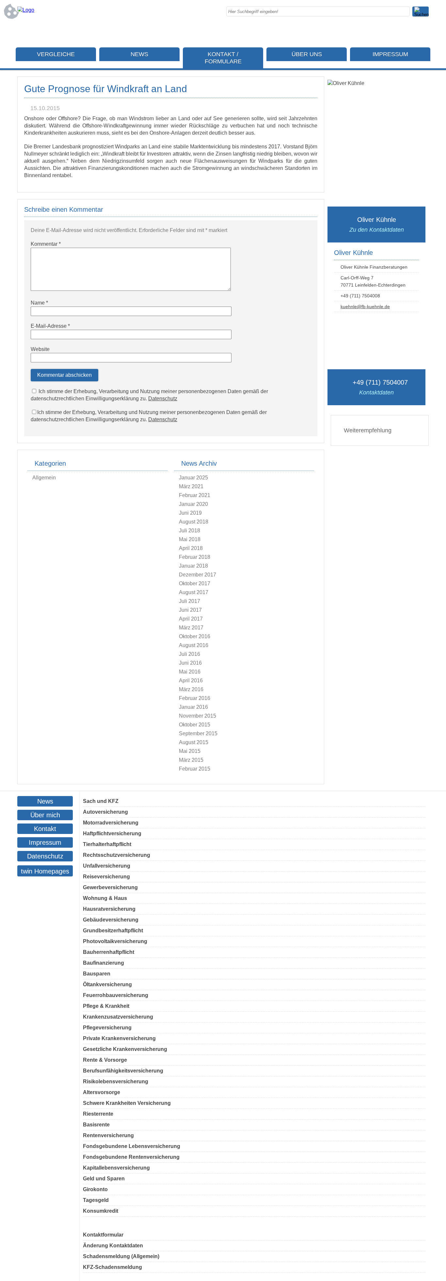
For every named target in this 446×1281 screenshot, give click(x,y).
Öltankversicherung (107, 984)
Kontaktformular (103, 1235)
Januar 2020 (193, 504)
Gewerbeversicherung (110, 887)
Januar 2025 (193, 477)
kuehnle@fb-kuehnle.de (365, 306)
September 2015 (198, 733)
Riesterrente (98, 1114)
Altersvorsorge (101, 1092)
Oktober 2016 (194, 636)
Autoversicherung (105, 812)
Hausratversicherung (109, 909)
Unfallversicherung (106, 866)
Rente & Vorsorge (105, 1060)
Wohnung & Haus (105, 898)
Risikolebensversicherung (115, 1081)
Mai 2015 (189, 751)
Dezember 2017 (197, 574)
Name (39, 303)
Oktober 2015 (194, 724)
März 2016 (191, 689)
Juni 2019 (190, 513)
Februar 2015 (194, 769)
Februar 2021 (194, 495)
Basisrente (96, 1124)
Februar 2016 (194, 698)
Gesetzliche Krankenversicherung (125, 1049)
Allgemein (44, 477)
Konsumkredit (100, 1211)
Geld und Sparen (104, 1178)
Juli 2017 (189, 601)
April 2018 (191, 548)
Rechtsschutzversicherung (116, 855)
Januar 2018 (193, 566)
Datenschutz (162, 398)
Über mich (45, 815)
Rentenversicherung (108, 1135)
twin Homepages (45, 871)
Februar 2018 (194, 557)
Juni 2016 (190, 663)
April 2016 (191, 680)
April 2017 (191, 619)
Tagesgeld (96, 1200)
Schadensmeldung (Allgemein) (121, 1256)
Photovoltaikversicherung (115, 941)
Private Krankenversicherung (119, 1038)
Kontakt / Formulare (223, 58)
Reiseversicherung (106, 876)
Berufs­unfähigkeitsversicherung (123, 1070)
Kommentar (46, 244)
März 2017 (191, 627)
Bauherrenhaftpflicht (108, 952)
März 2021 (191, 486)
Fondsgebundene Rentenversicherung (131, 1157)
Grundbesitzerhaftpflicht (113, 930)
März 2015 (191, 760)
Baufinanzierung (103, 963)
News (139, 54)
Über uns (307, 54)
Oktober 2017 (194, 583)
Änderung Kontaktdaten (113, 1245)
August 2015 (193, 742)
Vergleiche (56, 54)
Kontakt (45, 828)
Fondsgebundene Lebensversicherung (131, 1146)
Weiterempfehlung (367, 430)
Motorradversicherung (110, 822)
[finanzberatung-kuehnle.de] (25, 10)
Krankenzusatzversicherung (118, 1017)
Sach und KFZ (101, 801)
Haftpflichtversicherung (112, 833)
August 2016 (193, 645)
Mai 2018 (189, 539)
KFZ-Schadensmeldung (112, 1267)
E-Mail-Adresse (50, 326)
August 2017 (193, 592)
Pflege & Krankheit (106, 1006)
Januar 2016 (193, 707)
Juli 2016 (189, 654)
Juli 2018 (189, 530)
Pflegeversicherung (107, 1027)
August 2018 (193, 521)
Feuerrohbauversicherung (115, 995)
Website (40, 349)
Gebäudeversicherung (110, 920)
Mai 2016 (189, 671)
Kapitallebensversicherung (116, 1168)
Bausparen (96, 973)
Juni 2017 (190, 610)
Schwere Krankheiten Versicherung (127, 1103)
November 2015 (197, 716)
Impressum (390, 54)
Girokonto (95, 1189)
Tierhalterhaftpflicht (107, 844)
